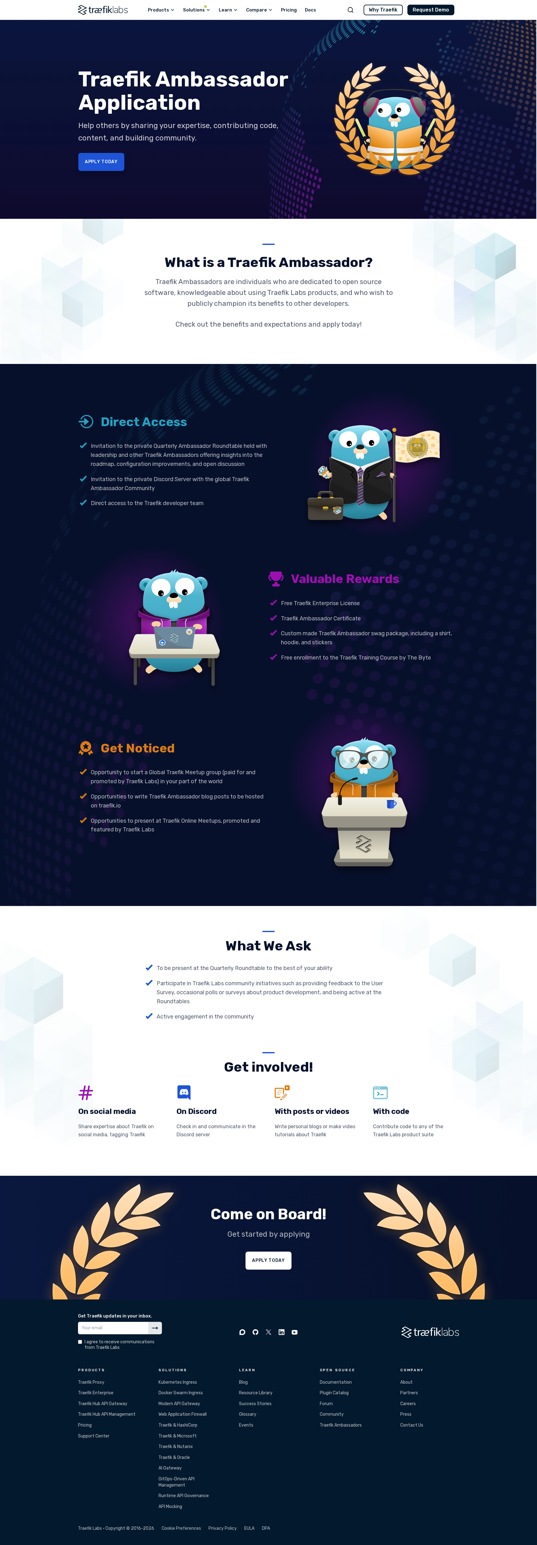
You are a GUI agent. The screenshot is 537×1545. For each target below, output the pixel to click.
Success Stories (255, 1403)
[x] (268, 1332)
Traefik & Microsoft (177, 1436)
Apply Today (101, 161)
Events (246, 1425)
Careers (408, 1403)
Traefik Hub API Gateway (102, 1403)
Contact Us (411, 1425)
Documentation (336, 1382)
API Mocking (170, 1506)
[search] (350, 10)
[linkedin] (281, 1332)
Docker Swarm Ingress (180, 1393)
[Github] (255, 1332)
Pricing (85, 1425)
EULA (249, 1528)
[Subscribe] (155, 1328)
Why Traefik (383, 10)
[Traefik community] (242, 1332)
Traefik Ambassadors (341, 1425)
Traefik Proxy (91, 1382)
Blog (243, 1382)
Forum (326, 1403)
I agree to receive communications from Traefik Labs (119, 1344)
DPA (266, 1528)
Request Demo (431, 10)
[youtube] (294, 1332)
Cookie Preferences (181, 1528)
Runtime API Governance (183, 1495)
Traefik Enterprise (95, 1393)
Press (405, 1414)
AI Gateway (170, 1468)
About (406, 1382)
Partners (409, 1393)
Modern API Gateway (179, 1403)
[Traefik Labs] (103, 10)
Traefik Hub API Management (106, 1414)
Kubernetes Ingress (177, 1382)
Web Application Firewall (182, 1414)
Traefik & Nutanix (175, 1446)
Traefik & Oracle (174, 1457)
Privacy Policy (223, 1528)
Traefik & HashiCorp (177, 1425)
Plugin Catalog (334, 1393)
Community (332, 1414)
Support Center (93, 1436)
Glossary (247, 1414)
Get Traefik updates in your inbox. (115, 1316)
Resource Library (256, 1393)
